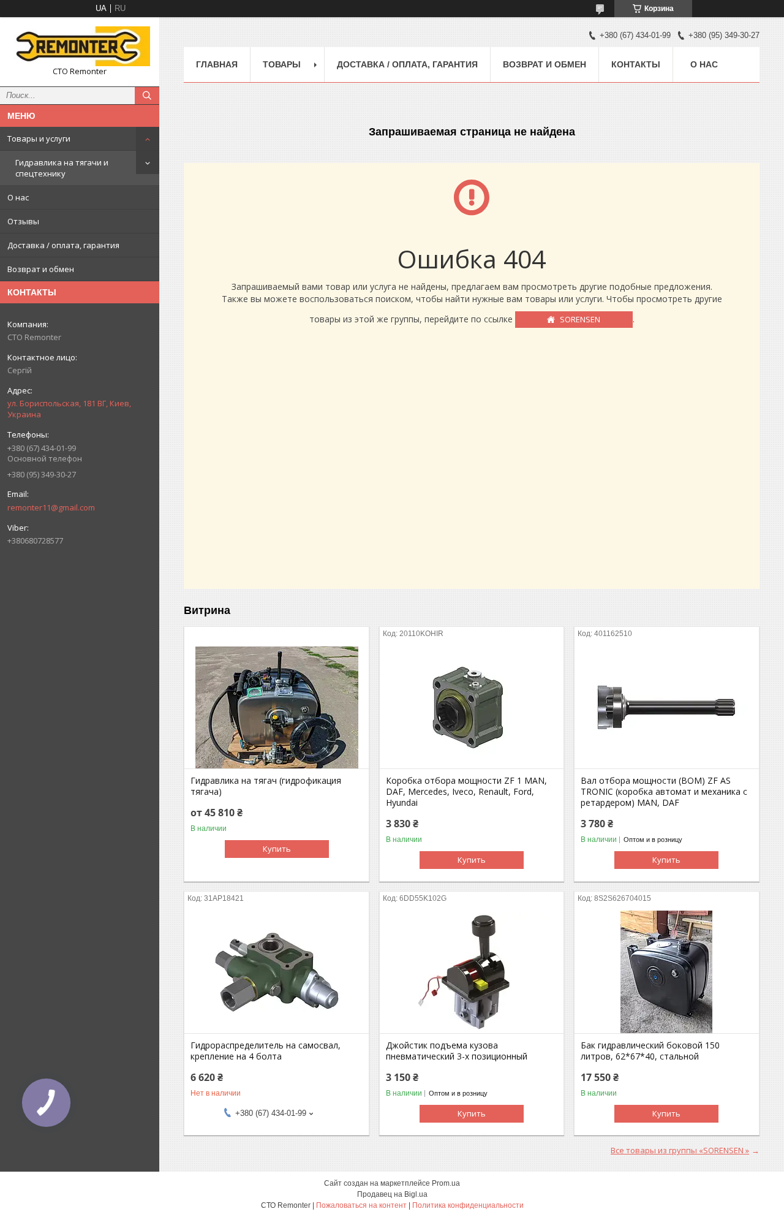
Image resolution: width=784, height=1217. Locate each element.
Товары (282, 64)
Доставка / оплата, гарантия (63, 245)
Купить (277, 848)
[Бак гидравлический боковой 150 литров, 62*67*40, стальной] (667, 972)
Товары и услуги (38, 138)
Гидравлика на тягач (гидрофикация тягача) (265, 786)
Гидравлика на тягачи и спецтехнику (61, 168)
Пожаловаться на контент (361, 1205)
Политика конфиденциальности (468, 1205)
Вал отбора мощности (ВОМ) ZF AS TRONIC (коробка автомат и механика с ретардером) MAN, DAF (664, 791)
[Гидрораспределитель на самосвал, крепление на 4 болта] (276, 972)
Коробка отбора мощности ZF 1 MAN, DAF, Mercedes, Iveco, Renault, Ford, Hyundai (466, 791)
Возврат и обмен (40, 269)
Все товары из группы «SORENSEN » (680, 1150)
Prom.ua (446, 1183)
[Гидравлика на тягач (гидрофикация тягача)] (276, 707)
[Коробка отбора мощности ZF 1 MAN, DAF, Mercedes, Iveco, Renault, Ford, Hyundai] (472, 707)
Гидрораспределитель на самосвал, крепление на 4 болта (265, 1051)
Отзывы (23, 221)
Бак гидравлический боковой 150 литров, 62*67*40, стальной (650, 1051)
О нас (18, 197)
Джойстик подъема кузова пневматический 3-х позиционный (456, 1051)
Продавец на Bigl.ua (392, 1194)
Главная (217, 64)
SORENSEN (580, 319)
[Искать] (147, 95)
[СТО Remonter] (79, 46)
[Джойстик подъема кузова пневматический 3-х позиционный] (472, 972)
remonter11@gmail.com (51, 507)
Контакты (635, 64)
